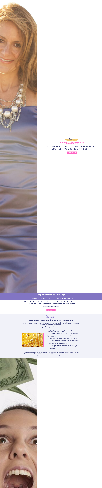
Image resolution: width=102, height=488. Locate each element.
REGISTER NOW (72, 153)
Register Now (51, 310)
